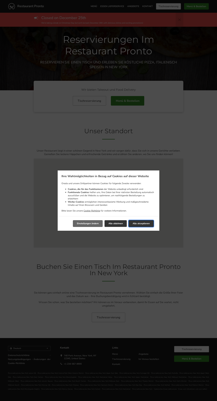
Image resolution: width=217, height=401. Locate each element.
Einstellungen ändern (88, 223)
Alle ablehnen (115, 223)
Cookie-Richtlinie (92, 210)
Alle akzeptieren (141, 223)
